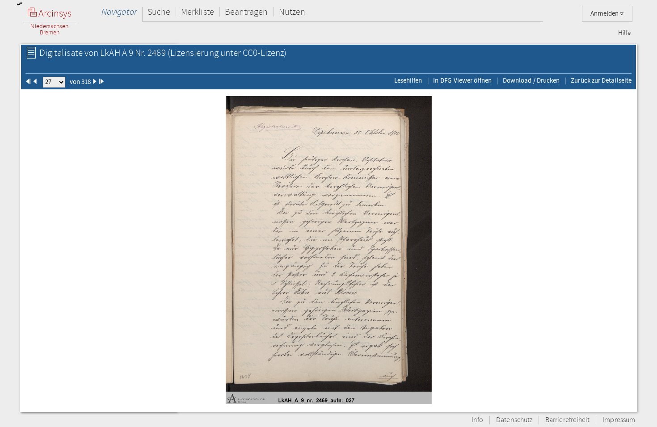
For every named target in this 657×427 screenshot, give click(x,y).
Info (477, 420)
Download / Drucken (531, 80)
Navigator (119, 11)
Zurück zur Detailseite (601, 80)
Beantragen (246, 11)
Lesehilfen (408, 80)
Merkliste (197, 11)
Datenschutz (514, 420)
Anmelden (605, 13)
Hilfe (624, 33)
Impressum (618, 420)
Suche (158, 11)
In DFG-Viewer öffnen (462, 80)
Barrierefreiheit (567, 420)
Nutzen (292, 11)
